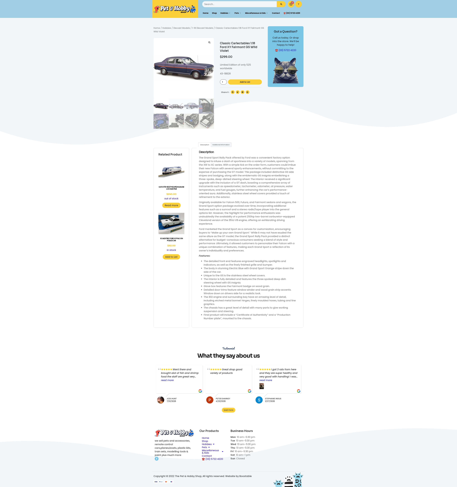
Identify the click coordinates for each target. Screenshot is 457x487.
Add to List (245, 82)
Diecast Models (181, 27)
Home (205, 13)
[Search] (281, 4)
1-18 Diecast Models (202, 27)
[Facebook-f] (157, 459)
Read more (171, 205)
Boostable (245, 476)
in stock (171, 244)
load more (228, 410)
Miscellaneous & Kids (255, 13)
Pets (237, 13)
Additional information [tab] (221, 145)
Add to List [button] (171, 257)
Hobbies (224, 13)
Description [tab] (204, 145)
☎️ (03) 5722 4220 (291, 13)
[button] (209, 42)
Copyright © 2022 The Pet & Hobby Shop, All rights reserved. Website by (196, 476)
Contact (276, 13)
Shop (214, 13)
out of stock (171, 193)
